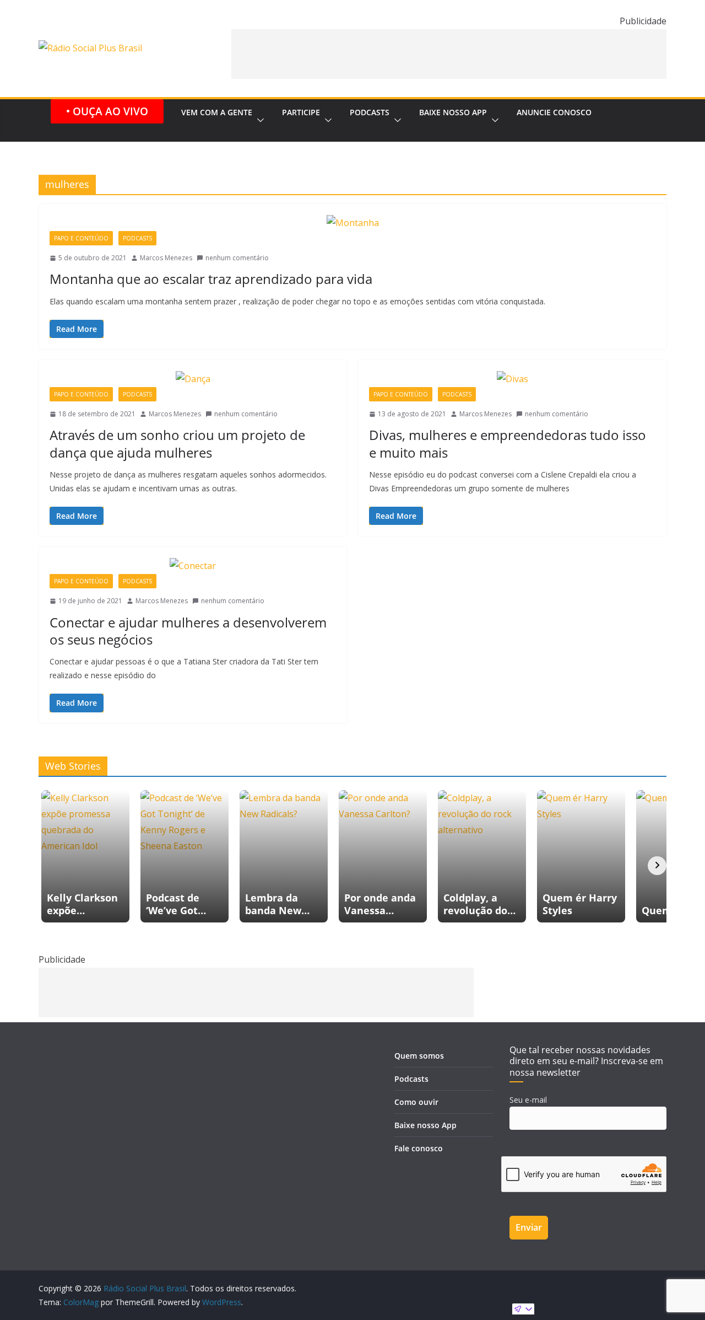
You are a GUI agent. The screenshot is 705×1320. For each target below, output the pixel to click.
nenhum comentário (237, 257)
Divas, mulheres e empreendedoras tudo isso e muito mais (507, 443)
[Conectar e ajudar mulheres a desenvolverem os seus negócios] (193, 566)
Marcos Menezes (166, 257)
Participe (301, 112)
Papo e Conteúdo (81, 238)
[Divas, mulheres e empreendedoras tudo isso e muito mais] (512, 379)
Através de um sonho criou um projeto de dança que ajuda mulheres (177, 443)
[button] (258, 120)
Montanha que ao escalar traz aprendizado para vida (211, 279)
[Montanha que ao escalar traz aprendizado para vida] (352, 223)
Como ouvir (416, 1102)
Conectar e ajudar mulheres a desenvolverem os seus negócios (188, 630)
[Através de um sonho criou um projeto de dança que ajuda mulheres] (193, 379)
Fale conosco (418, 1148)
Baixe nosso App (453, 112)
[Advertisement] (448, 54)
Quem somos (419, 1055)
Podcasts (369, 112)
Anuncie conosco (554, 112)
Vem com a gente (216, 112)
